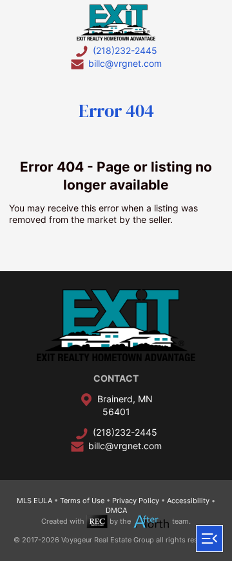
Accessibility (188, 500)
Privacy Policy (135, 500)
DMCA (116, 510)
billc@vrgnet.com (125, 63)
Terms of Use (82, 500)
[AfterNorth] (151, 521)
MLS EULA (34, 500)
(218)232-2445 (125, 50)
